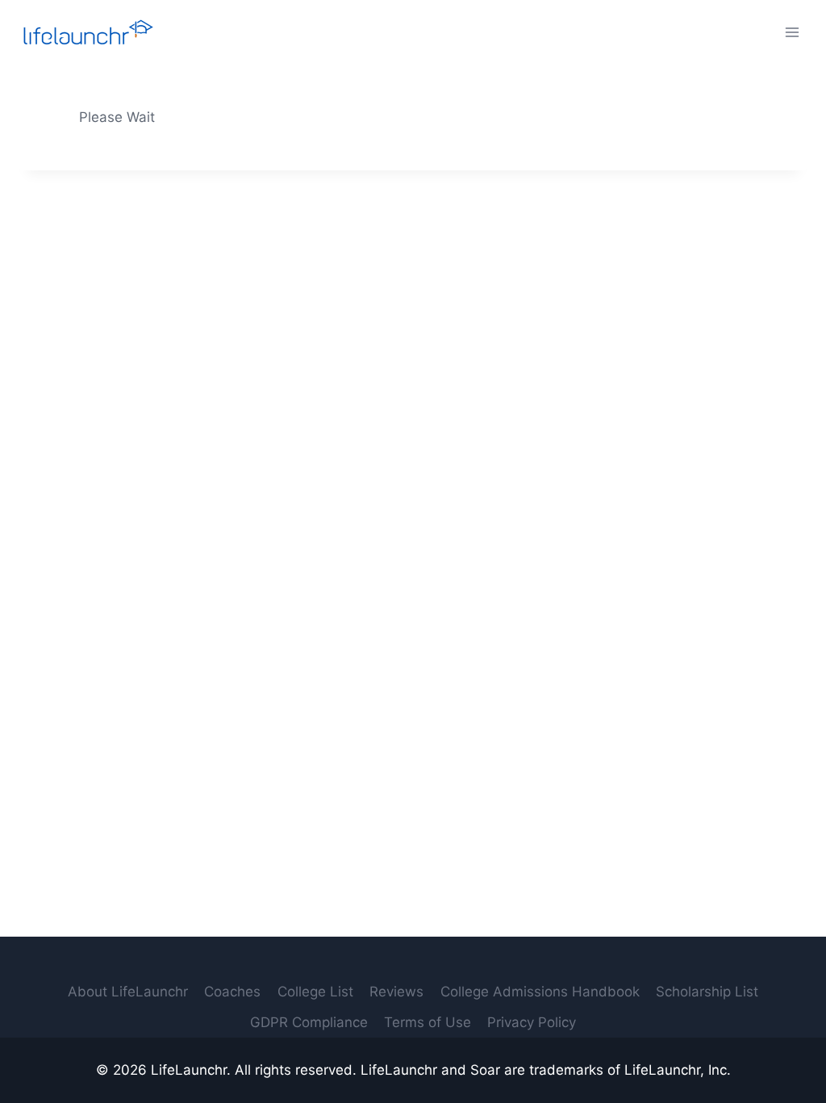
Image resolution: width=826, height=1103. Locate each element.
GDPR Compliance (309, 1022)
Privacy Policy (531, 1022)
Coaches (232, 991)
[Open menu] (792, 31)
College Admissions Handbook (540, 991)
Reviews (396, 991)
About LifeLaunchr (128, 991)
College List (315, 991)
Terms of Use (427, 1022)
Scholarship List (707, 991)
